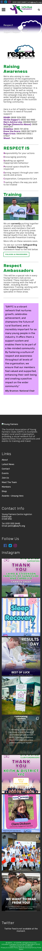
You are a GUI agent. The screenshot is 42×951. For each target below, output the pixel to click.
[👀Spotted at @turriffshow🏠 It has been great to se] (21, 695)
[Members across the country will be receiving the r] (21, 656)
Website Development (27, 947)
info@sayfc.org (35, 2)
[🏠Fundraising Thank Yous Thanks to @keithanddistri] (21, 774)
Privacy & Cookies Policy (9, 947)
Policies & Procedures (16, 254)
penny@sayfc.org (16, 526)
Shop (4, 491)
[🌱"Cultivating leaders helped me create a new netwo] (21, 735)
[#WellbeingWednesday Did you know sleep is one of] (21, 617)
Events (5, 473)
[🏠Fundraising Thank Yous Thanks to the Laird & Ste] (21, 578)
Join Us (5, 478)
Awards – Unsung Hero (12, 496)
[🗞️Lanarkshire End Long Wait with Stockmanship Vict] (21, 853)
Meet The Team (9, 482)
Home (6, 30)
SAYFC (9, 943)
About (5, 460)
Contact (6, 469)
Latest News (8, 464)
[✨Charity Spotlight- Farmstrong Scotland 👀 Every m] (21, 813)
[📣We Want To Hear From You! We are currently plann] (21, 892)
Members (14, 30)
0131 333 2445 (19, 2)
